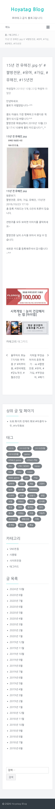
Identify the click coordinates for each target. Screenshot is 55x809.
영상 (10, 507)
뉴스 (10, 490)
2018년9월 (13, 454)
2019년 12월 (17, 642)
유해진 (32, 200)
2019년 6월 (16, 677)
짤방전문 (11, 200)
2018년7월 (24, 448)
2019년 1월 (16, 707)
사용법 (13, 554)
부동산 (21, 502)
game (27, 454)
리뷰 (22, 496)
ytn (26, 478)
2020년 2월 (16, 630)
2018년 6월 (16, 748)
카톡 (37, 519)
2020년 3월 (16, 624)
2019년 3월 (16, 695)
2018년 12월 (17, 713)
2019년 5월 (16, 683)
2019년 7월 (16, 671)
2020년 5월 (16, 612)
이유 (31, 513)
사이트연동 (15, 560)
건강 (22, 484)
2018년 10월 (17, 725)
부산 (31, 502)
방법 (43, 496)
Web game (14, 478)
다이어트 (33, 490)
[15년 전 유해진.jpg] (27, 163)
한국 (22, 525)
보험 (10, 502)
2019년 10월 (17, 654)
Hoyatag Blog (27, 9)
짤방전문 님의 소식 (16, 235)
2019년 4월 (16, 689)
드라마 (11, 496)
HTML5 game (15, 460)
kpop (37, 466)
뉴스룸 (21, 490)
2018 (11, 448)
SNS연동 (14, 549)
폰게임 (11, 525)
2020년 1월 (16, 636)
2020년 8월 (16, 595)
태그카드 (13, 35)
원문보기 (11, 195)
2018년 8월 (16, 736)
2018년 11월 (17, 719)
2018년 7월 (16, 742)
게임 (31, 484)
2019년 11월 (17, 648)
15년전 (41, 200)
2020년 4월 (16, 618)
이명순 (21, 513)
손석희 (42, 502)
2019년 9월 (16, 660)
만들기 (32, 496)
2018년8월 (40, 448)
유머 (19, 200)
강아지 (11, 484)
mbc (20, 472)
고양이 (42, 484)
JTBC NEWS (23, 466)
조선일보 (12, 519)
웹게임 (30, 507)
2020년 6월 (16, 606)
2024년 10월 (17, 589)
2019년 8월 (16, 666)
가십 (25, 200)
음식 (10, 513)
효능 (31, 525)
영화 (20, 507)
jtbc (10, 466)
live (10, 472)
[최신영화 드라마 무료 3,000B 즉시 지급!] (27, 296)
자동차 (42, 513)
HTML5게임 (32, 460)
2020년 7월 (16, 601)
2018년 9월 (16, 730)
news (29, 472)
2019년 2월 (16, 701)
